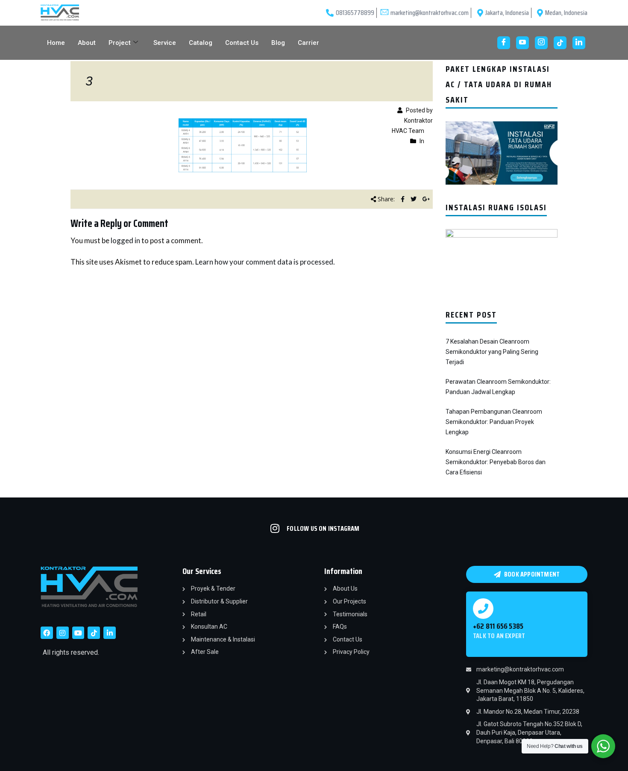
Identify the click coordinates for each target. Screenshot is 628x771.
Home (56, 43)
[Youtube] (522, 42)
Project (120, 43)
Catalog (200, 43)
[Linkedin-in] (109, 633)
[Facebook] (503, 42)
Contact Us (241, 43)
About (87, 43)
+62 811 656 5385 (498, 626)
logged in (125, 240)
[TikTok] (560, 42)
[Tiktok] (94, 633)
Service (164, 43)
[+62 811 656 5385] (483, 608)
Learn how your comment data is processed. (265, 261)
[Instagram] (541, 42)
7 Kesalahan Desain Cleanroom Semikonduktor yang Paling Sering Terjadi (492, 351)
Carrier (308, 43)
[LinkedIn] (578, 42)
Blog (278, 43)
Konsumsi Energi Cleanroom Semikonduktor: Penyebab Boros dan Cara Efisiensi (496, 462)
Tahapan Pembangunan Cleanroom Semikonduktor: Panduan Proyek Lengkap (494, 422)
